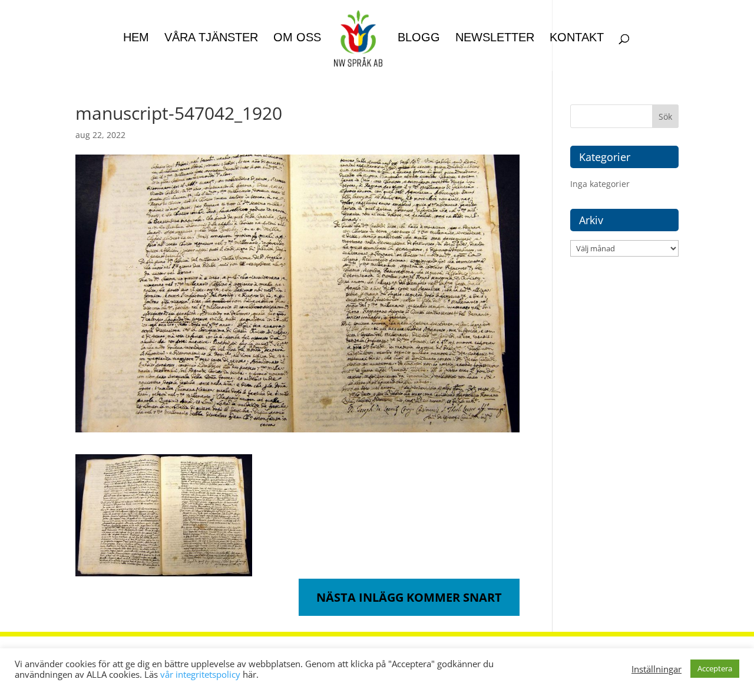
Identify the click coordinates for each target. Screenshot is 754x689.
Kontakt (577, 38)
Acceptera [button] (714, 668)
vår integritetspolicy (200, 674)
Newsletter (494, 38)
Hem (136, 38)
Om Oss (297, 38)
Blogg (419, 38)
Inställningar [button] (656, 669)
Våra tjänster (211, 38)
